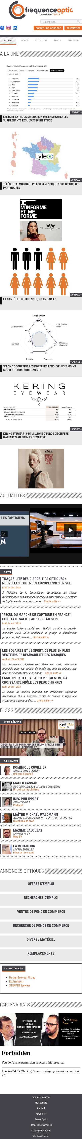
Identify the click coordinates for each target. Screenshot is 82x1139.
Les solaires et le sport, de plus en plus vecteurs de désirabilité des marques (36, 652)
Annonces (74, 40)
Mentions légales (41, 1136)
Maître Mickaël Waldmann (35, 814)
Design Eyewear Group (22, 977)
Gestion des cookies (41, 1130)
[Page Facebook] (2, 28)
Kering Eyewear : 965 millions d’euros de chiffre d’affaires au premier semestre (35, 435)
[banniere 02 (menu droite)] (41, 209)
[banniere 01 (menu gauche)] (41, 231)
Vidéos (24, 40)
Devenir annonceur (41, 1097)
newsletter (73, 28)
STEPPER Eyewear (19, 985)
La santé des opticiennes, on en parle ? (30, 299)
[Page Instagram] (8, 28)
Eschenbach (16, 981)
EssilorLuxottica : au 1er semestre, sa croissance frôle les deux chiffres (34, 680)
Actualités (41, 40)
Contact (41, 1108)
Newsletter (41, 1114)
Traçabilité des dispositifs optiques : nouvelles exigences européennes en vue (36, 581)
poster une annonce (48, 28)
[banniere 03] (41, 468)
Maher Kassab (25, 783)
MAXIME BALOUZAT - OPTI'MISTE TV (19, 747)
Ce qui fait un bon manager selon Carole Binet (31, 744)
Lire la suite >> (52, 601)
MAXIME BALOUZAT (27, 830)
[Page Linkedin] (15, 28)
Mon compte (41, 1102)
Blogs (57, 40)
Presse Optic (41, 1119)
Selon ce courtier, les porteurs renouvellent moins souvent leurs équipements (39, 368)
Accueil (8, 40)
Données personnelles (41, 1125)
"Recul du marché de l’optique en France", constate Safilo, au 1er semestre (36, 617)
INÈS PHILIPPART (26, 799)
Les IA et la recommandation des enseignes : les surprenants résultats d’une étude (35, 118)
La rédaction (24, 846)
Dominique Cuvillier (29, 767)
